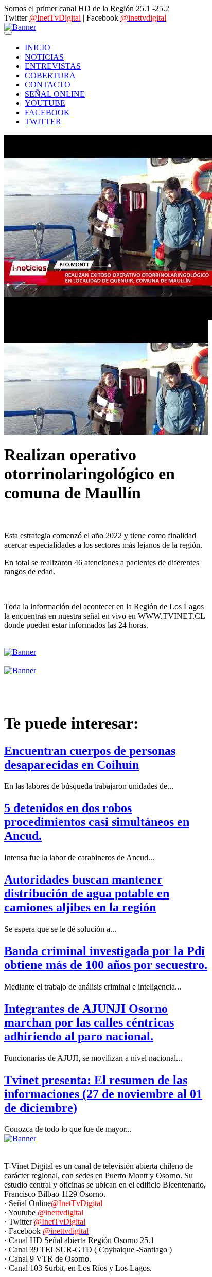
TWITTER (43, 121)
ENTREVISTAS (53, 66)
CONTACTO (47, 84)
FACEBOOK (47, 112)
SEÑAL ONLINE (55, 93)
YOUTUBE (45, 103)
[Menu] (8, 33)
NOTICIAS (44, 56)
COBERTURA (50, 75)
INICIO (37, 47)
